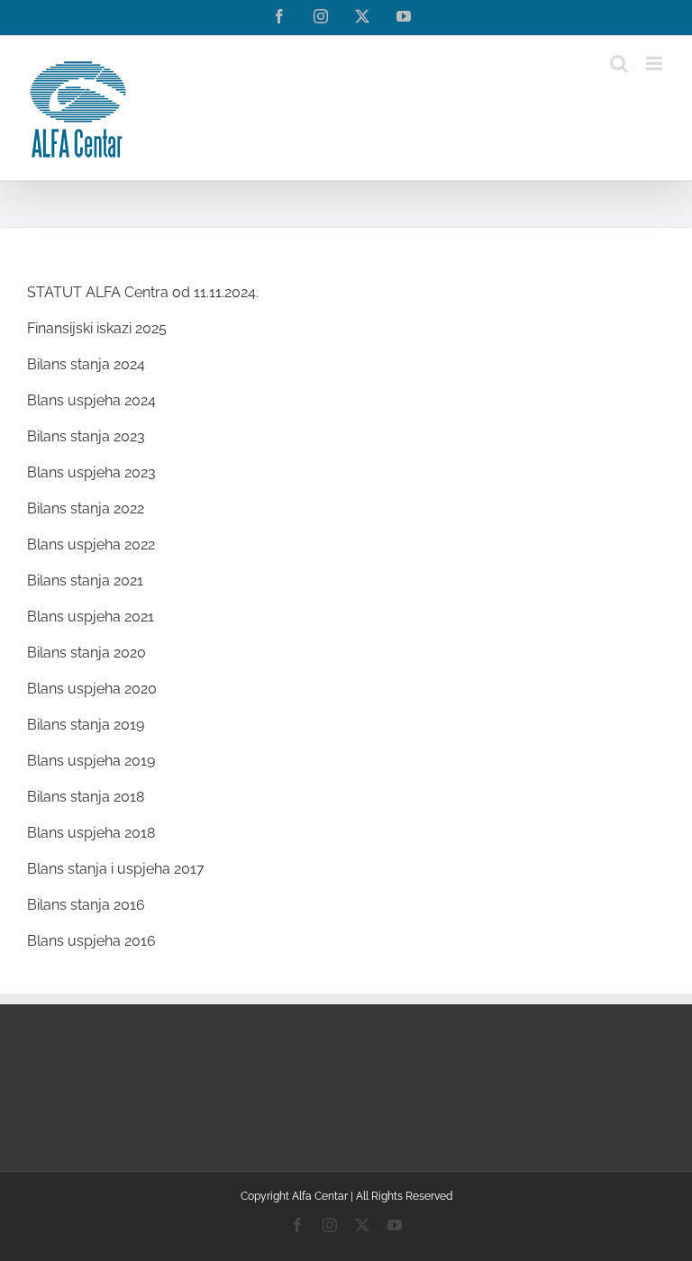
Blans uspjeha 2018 (91, 832)
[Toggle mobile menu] (655, 63)
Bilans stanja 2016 (86, 904)
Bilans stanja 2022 (85, 508)
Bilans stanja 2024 (86, 364)
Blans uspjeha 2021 (90, 616)
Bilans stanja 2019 (85, 724)
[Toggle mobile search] (619, 63)
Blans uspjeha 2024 (91, 400)
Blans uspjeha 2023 (91, 472)
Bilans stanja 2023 (86, 436)
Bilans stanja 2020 (86, 652)
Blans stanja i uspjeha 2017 (116, 868)
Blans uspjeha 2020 (92, 688)
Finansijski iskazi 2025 (97, 328)
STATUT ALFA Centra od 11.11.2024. (143, 292)
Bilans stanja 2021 (85, 580)
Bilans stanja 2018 (85, 796)
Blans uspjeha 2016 (91, 940)
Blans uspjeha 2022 (91, 544)
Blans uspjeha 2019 (91, 760)
